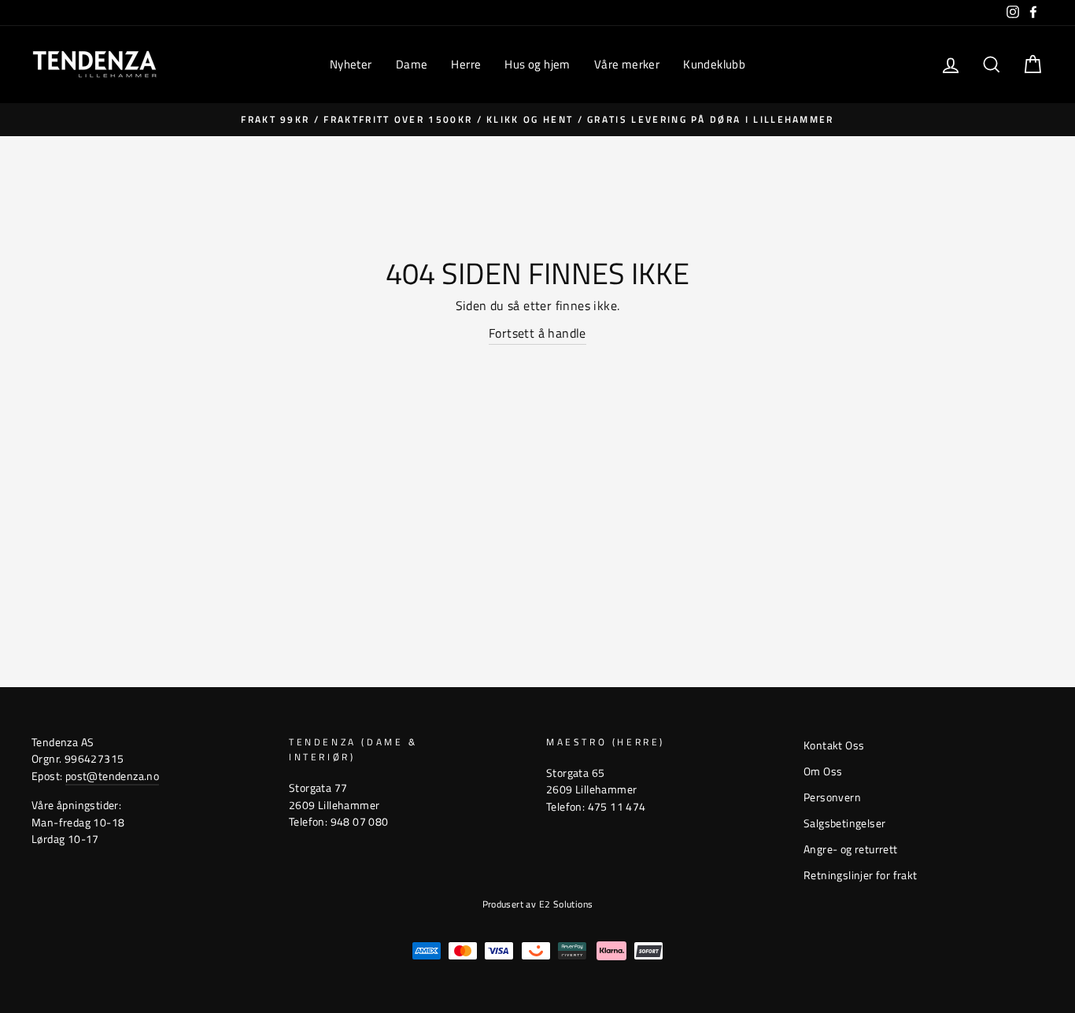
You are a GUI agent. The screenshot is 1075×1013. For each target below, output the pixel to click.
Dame (412, 64)
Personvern (832, 797)
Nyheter (351, 64)
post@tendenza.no (112, 776)
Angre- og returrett (850, 849)
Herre (466, 64)
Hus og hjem (537, 64)
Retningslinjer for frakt (860, 875)
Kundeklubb (714, 64)
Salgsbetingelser (844, 823)
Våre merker (626, 64)
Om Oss (822, 771)
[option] (537, 119)
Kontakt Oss (833, 745)
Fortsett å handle (537, 332)
